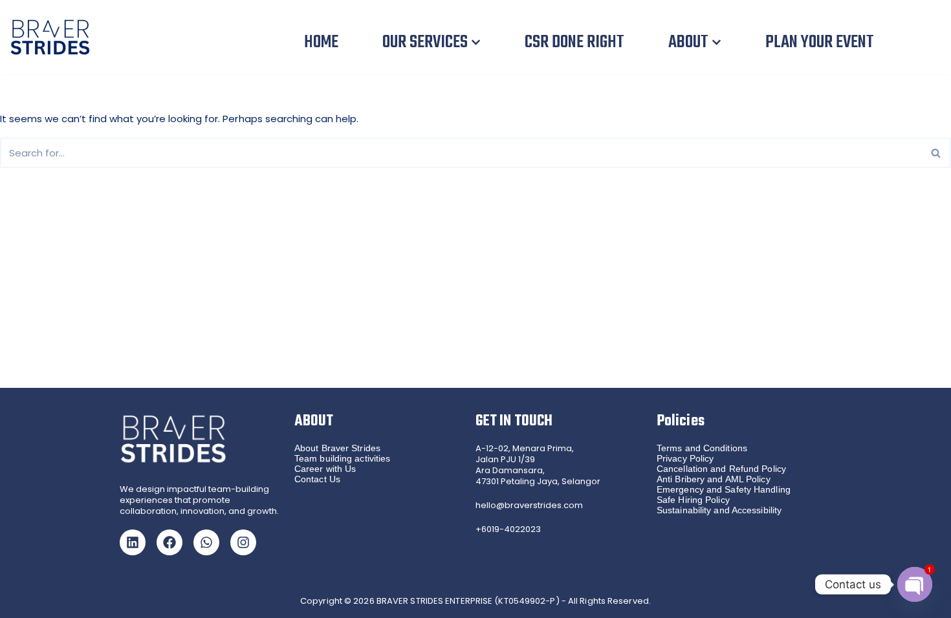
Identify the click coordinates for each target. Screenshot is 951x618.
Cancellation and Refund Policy (721, 469)
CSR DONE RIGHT (574, 42)
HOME (321, 42)
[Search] (936, 153)
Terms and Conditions (702, 448)
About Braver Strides (337, 448)
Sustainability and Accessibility (719, 510)
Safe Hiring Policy (693, 500)
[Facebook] (169, 542)
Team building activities (342, 458)
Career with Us (325, 469)
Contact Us (317, 479)
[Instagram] (243, 542)
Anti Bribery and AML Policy (714, 479)
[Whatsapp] (206, 542)
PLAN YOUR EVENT (819, 42)
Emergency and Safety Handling (724, 489)
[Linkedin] (133, 542)
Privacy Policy (685, 458)
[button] (476, 42)
